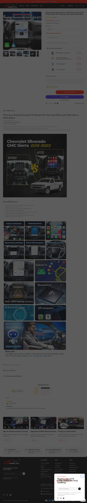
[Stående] (82, 476)
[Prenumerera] (79, 489)
